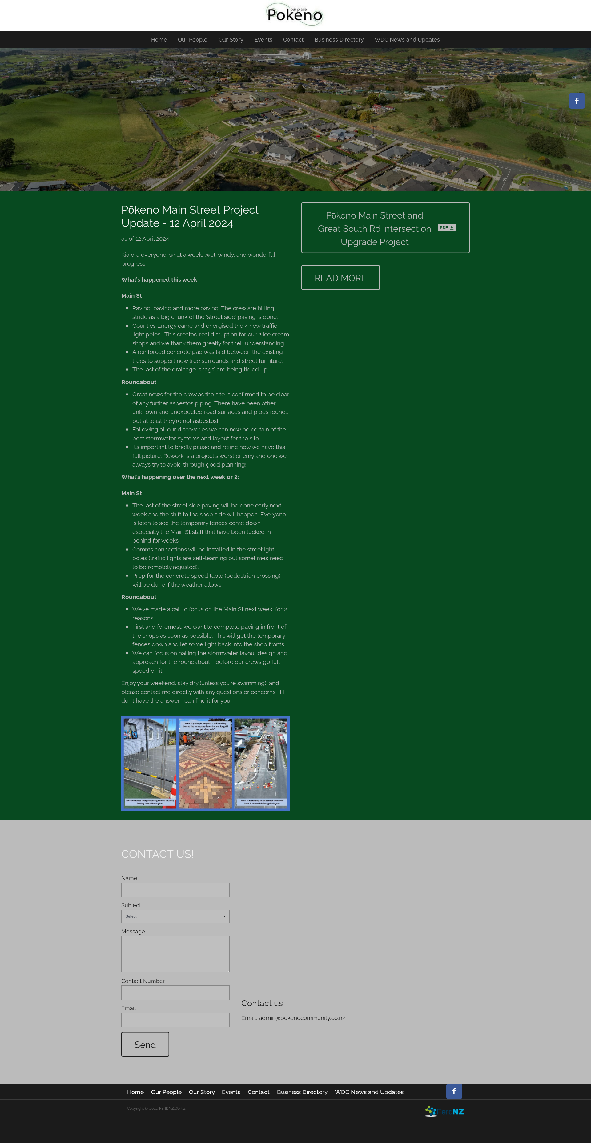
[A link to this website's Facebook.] (577, 101)
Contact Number (143, 981)
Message (133, 931)
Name (129, 878)
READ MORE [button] (341, 277)
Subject (131, 905)
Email (128, 1008)
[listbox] (175, 917)
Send (145, 1044)
